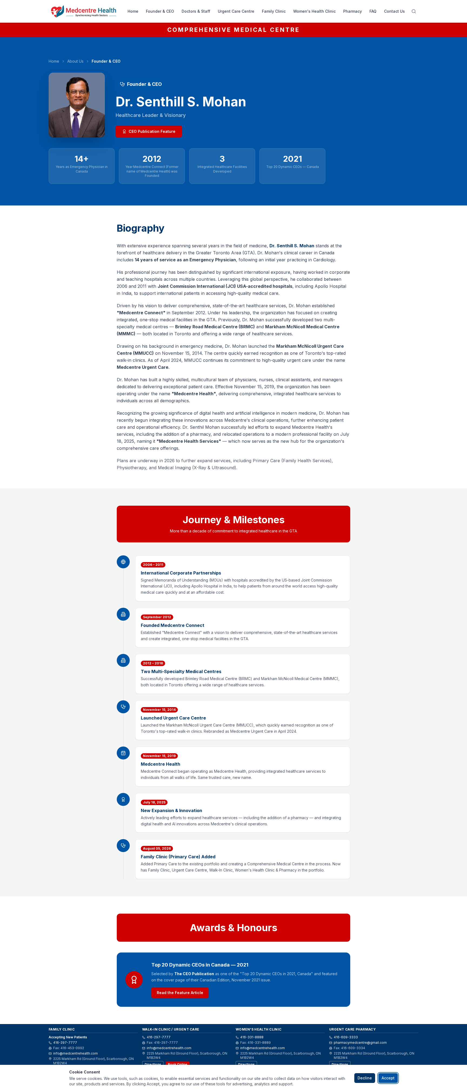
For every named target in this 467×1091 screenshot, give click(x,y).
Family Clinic (274, 11)
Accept (388, 1078)
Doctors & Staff (196, 11)
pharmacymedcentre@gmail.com (360, 1043)
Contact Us (394, 11)
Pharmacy (352, 11)
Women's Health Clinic (314, 11)
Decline (365, 1078)
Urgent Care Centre (236, 11)
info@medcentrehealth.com (75, 1053)
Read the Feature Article (180, 992)
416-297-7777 (65, 1043)
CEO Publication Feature (152, 131)
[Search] (413, 11)
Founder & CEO (160, 11)
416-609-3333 (346, 1037)
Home (133, 11)
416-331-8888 (251, 1037)
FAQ (372, 11)
